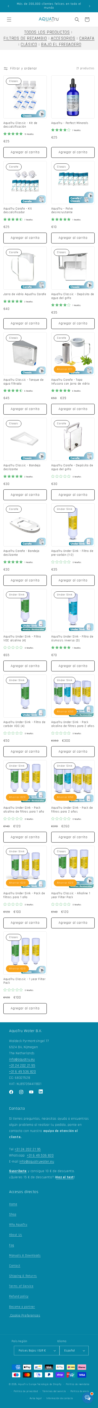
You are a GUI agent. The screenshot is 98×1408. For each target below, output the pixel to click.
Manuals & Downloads (25, 1255)
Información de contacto (59, 1398)
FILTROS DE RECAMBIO (25, 38)
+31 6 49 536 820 (22, 1072)
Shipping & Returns (23, 1276)
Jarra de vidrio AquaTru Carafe (24, 294)
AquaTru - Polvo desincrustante (62, 211)
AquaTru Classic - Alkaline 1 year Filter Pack (70, 895)
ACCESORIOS (63, 38)
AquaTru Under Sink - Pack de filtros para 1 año (24, 895)
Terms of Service (21, 1286)
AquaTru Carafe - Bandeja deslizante (21, 553)
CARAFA (87, 38)
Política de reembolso (77, 1384)
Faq (11, 1245)
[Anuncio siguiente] (90, 6)
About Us (15, 1235)
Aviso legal (36, 1398)
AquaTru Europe (27, 1384)
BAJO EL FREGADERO (61, 44)
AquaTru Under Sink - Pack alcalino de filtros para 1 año (23, 810)
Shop (12, 1214)
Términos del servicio (54, 1391)
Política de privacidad (26, 1391)
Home (13, 1204)
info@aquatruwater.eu (36, 1161)
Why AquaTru (18, 1225)
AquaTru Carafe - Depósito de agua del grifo (72, 467)
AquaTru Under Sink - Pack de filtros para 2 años (72, 810)
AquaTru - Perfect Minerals (69, 123)
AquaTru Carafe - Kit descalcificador (17, 211)
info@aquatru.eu (22, 1059)
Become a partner (22, 1307)
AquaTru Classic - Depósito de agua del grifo (72, 296)
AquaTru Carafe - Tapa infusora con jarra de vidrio (70, 382)
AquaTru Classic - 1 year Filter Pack (24, 981)
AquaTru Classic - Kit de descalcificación (20, 125)
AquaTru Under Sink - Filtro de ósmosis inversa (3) (72, 638)
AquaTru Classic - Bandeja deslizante (22, 467)
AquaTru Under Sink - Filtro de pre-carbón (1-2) (72, 553)
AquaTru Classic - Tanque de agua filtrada (23, 382)
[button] (9, 20)
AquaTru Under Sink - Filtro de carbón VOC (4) (24, 724)
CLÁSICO (29, 44)
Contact (14, 1266)
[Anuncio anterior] (8, 6)
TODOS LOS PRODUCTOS (47, 32)
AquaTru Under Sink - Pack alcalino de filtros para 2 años (72, 724)
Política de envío (79, 1391)
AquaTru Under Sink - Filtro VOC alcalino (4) (22, 638)
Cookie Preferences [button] (24, 1315)
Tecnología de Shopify (49, 1384)
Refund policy (18, 1296)
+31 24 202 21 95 (22, 1065)
